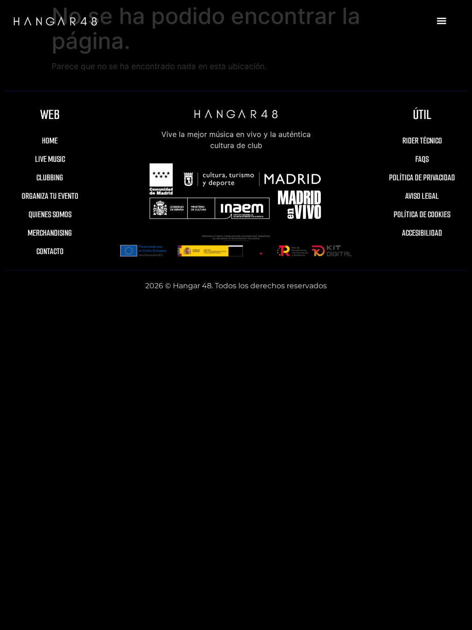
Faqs (422, 159)
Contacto (50, 251)
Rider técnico (422, 140)
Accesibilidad (422, 232)
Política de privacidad (422, 177)
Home (50, 140)
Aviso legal (422, 196)
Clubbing (49, 177)
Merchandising (50, 232)
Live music (50, 159)
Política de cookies (422, 214)
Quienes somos (50, 214)
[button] (441, 21)
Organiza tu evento (50, 196)
